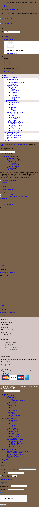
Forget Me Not (15, 97)
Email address (5, 486)
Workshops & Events (11, 132)
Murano (13, 106)
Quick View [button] (3, 182)
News (5, 6)
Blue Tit (13, 81)
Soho (12, 109)
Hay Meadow (15, 90)
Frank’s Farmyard (16, 130)
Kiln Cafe (7, 141)
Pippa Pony (14, 127)
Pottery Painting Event (14, 135)
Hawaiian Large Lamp (7, 189)
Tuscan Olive (15, 120)
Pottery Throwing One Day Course (18, 134)
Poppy (13, 99)
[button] (6, 36)
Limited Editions (12, 79)
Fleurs (13, 89)
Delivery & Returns (11, 343)
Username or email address (9, 469)
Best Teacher (15, 114)
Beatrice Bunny (16, 123)
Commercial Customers (12, 9)
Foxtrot (13, 115)
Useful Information (11, 349)
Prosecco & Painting (13, 139)
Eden (12, 104)
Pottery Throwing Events (15, 137)
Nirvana (13, 107)
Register (3, 504)
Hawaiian (14, 92)
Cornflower (14, 95)
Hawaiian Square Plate (7, 272)
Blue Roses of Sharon (18, 82)
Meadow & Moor (16, 117)
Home (6, 75)
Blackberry (14, 87)
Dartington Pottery (10, 77)
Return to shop (12, 53)
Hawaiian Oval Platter (7, 205)
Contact (7, 351)
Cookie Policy (9, 346)
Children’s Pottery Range (15, 122)
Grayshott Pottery (10, 101)
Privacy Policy (9, 344)
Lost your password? (6, 479)
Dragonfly (14, 84)
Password (3, 472)
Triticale (13, 110)
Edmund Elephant (16, 125)
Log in (14, 476)
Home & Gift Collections (15, 112)
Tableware (10, 94)
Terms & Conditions (11, 347)
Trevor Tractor (15, 128)
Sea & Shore (15, 119)
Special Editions (12, 86)
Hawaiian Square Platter (8, 312)
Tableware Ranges (13, 102)
